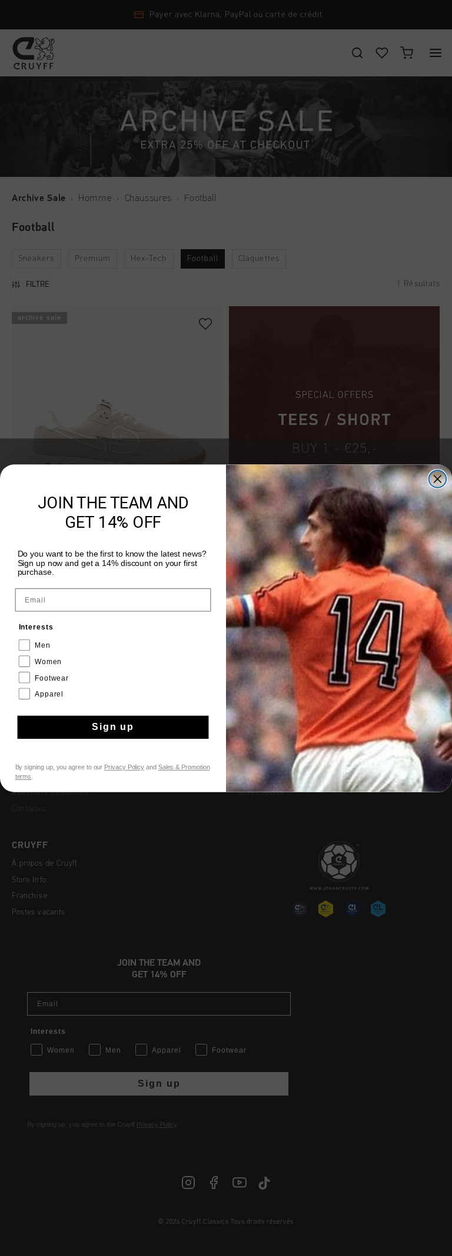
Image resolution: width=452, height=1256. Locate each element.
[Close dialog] (438, 479)
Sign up (113, 727)
